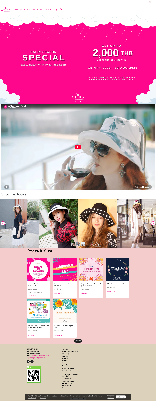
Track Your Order (68, 371)
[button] (56, 9)
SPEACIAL (48, 10)
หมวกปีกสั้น (65, 358)
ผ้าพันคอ (64, 363)
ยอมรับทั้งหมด (120, 397)
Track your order (68, 381)
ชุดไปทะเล (65, 356)
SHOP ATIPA (28, 10)
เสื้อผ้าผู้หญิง (66, 354)
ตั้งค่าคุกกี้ (110, 397)
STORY (39, 10)
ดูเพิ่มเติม (31, 295)
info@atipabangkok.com (40, 356)
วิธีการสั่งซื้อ (65, 376)
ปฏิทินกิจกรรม (66, 385)
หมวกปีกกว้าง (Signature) (70, 351)
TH (151, 2)
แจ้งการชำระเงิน (67, 379)
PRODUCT (16, 10)
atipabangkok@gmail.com (36, 358)
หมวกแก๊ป (65, 360)
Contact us (66, 388)
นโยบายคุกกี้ (43, 398)
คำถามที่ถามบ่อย (67, 383)
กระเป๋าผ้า (65, 365)
